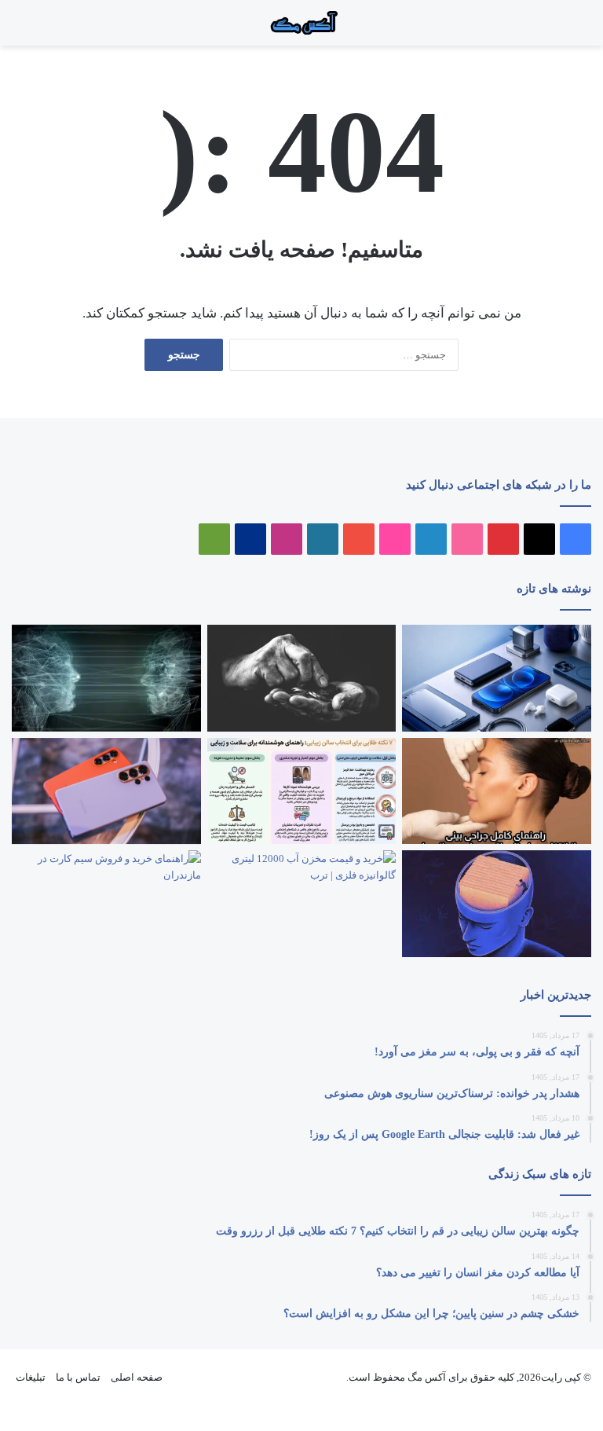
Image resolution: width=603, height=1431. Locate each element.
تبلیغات (31, 1377)
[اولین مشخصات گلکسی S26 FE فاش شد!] (106, 791)
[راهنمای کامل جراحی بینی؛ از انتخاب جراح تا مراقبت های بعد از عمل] (496, 791)
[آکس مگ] (301, 23)
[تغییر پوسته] (19, 28)
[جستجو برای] (556, 28)
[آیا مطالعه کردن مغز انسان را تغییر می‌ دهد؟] (496, 903)
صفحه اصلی (137, 1377)
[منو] (571, 28)
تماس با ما (78, 1377)
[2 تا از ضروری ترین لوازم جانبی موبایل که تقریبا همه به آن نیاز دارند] (496, 678)
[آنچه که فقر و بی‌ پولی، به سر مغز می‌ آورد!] (302, 678)
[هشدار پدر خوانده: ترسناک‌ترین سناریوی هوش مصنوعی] (106, 678)
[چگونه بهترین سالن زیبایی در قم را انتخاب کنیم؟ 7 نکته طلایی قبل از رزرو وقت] (302, 791)
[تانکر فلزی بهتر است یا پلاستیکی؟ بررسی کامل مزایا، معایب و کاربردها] (302, 903)
